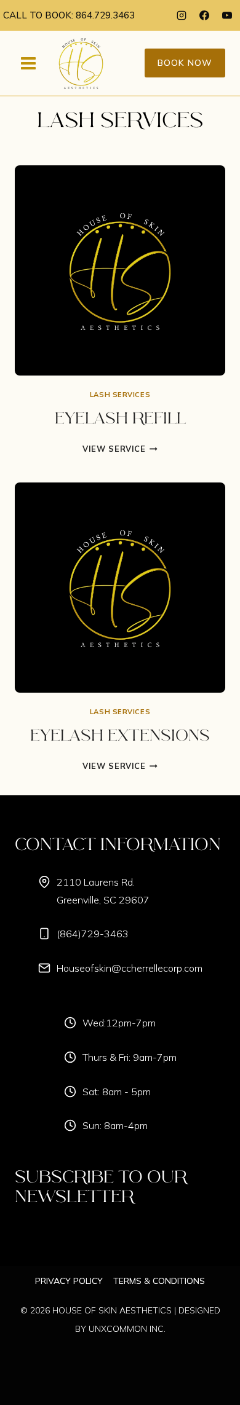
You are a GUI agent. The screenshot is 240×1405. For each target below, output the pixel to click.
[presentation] (120, 270)
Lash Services (120, 394)
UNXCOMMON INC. (127, 1328)
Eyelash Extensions (120, 736)
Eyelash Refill (120, 419)
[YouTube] (227, 15)
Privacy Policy (69, 1280)
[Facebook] (204, 15)
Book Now (185, 62)
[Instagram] (181, 15)
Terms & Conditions (159, 1280)
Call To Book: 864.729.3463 (69, 15)
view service (120, 449)
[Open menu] (28, 63)
